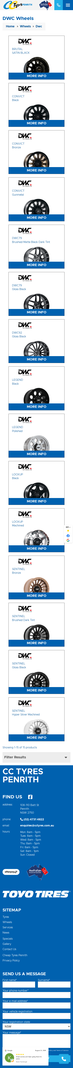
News (6, 932)
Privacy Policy (11, 960)
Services (8, 927)
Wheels (7, 922)
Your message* (12, 1032)
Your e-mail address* (15, 1001)
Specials (8, 938)
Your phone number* (16, 990)
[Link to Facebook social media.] (30, 797)
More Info (36, 76)
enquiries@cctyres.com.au (37, 825)
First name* (10, 980)
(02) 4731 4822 (33, 819)
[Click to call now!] (58, 5)
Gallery (7, 944)
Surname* (44, 980)
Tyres (6, 917)
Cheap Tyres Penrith (15, 955)
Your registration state (16, 1022)
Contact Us (9, 949)
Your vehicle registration (17, 1011)
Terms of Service (62, 1050)
